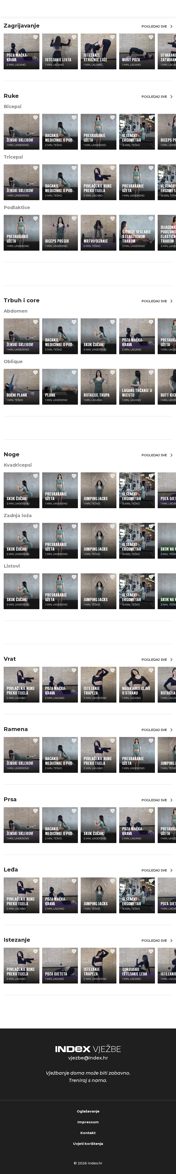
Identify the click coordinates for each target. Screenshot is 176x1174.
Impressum (88, 1122)
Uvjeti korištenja (88, 1143)
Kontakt (88, 1133)
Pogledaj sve (154, 26)
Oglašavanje (88, 1111)
